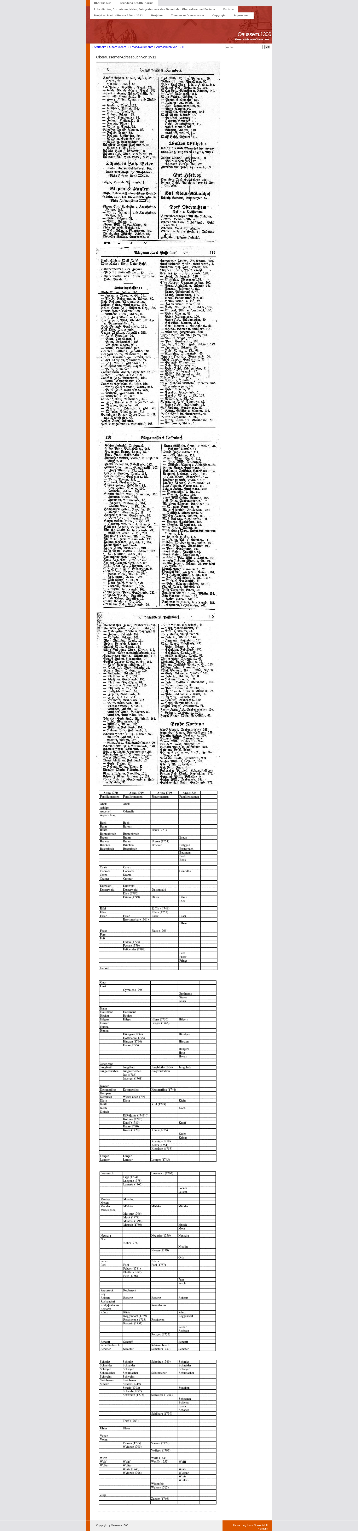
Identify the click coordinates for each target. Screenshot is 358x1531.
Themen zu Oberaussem (187, 15)
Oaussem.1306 (255, 34)
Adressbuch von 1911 (170, 46)
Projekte (157, 15)
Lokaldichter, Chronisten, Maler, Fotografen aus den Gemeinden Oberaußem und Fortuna (154, 9)
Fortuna (228, 9)
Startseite (100, 46)
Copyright (219, 15)
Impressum (241, 15)
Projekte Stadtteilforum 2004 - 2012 (118, 15)
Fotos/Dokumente (141, 46)
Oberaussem (102, 3)
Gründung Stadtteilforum (137, 3)
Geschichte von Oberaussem (253, 39)
